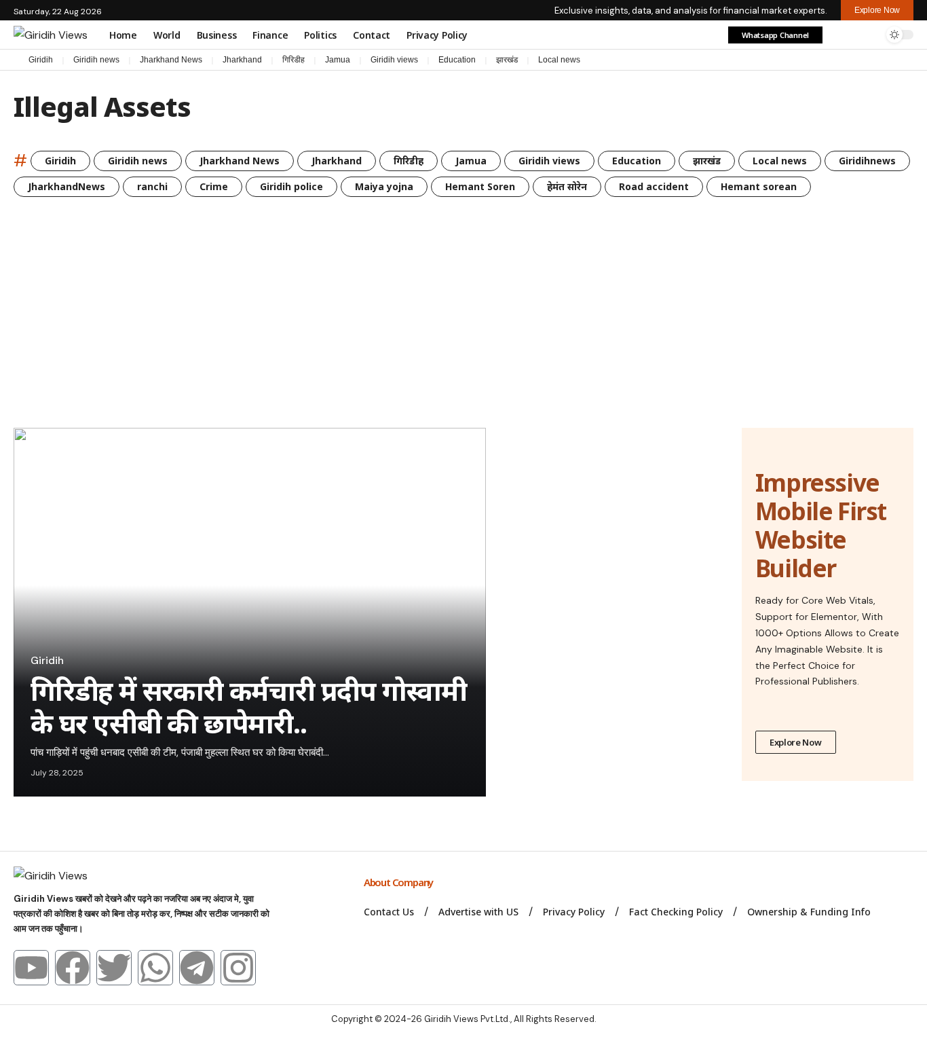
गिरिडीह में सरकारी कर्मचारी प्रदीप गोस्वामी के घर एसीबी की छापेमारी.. (249, 707)
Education (457, 60)
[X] (852, 61)
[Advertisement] (463, 326)
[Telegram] (893, 61)
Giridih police (291, 186)
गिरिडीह (293, 60)
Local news (559, 60)
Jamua (337, 60)
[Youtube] (31, 967)
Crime (214, 186)
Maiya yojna (384, 186)
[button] (841, 34)
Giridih (41, 60)
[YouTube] (866, 61)
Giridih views (394, 60)
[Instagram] (879, 61)
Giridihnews (867, 160)
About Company (399, 882)
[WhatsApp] (906, 61)
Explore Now (796, 742)
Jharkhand (242, 60)
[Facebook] (839, 61)
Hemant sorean (759, 186)
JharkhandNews (66, 186)
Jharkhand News (171, 60)
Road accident (654, 186)
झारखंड (507, 60)
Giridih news (96, 60)
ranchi (152, 186)
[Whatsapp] (155, 967)
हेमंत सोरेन (567, 186)
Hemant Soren (480, 186)
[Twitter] (114, 967)
